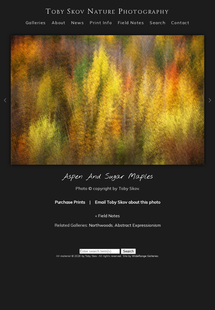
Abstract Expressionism (138, 225)
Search (158, 22)
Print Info (101, 22)
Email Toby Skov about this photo (127, 202)
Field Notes (131, 22)
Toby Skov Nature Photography (107, 11)
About (59, 22)
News (77, 22)
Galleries (36, 22)
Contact (180, 22)
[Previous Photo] (5, 117)
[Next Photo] (108, 161)
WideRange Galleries (145, 256)
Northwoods (101, 225)
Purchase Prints (70, 202)
